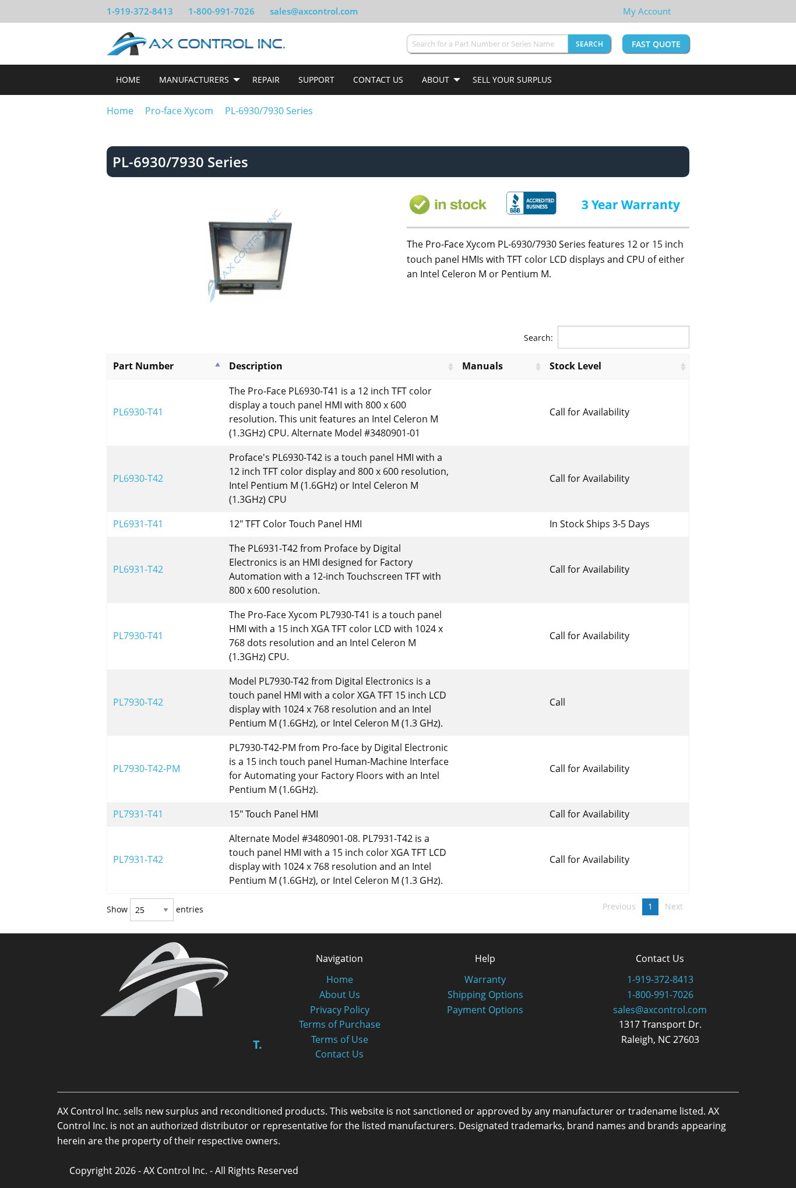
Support (316, 79)
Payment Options (485, 1009)
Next (674, 906)
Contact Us (378, 79)
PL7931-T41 (138, 814)
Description (256, 365)
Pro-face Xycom (179, 110)
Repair (266, 79)
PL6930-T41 (138, 412)
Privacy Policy (339, 1009)
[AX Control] (164, 977)
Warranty (485, 979)
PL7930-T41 (138, 635)
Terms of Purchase (340, 1024)
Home (128, 79)
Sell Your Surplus (512, 79)
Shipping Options (485, 994)
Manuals (482, 365)
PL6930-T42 (138, 478)
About (435, 79)
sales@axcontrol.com (314, 11)
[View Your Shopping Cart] (680, 11)
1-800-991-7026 (221, 11)
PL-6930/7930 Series (269, 110)
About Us (339, 994)
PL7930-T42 (138, 702)
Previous (619, 906)
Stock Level (575, 365)
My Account (647, 11)
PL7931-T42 (138, 859)
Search (589, 44)
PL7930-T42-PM (146, 768)
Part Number (143, 365)
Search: (538, 337)
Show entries (155, 909)
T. (257, 1044)
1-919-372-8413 (140, 11)
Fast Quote (656, 44)
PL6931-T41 (138, 523)
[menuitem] (128, 79)
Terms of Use (339, 1039)
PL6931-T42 (138, 569)
